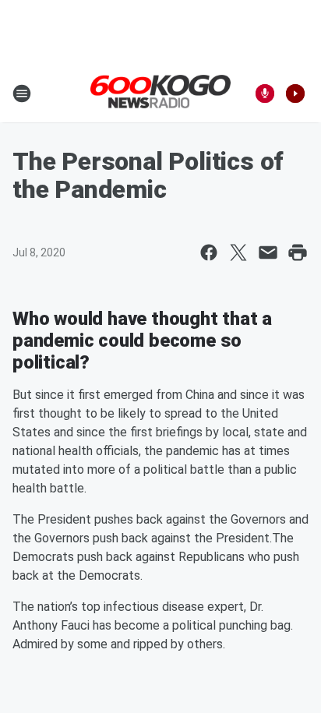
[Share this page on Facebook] (209, 252)
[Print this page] (298, 252)
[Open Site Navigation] (21, 93)
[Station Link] (160, 93)
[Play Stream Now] (295, 93)
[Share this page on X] (238, 252)
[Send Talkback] (265, 93)
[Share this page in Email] (268, 252)
